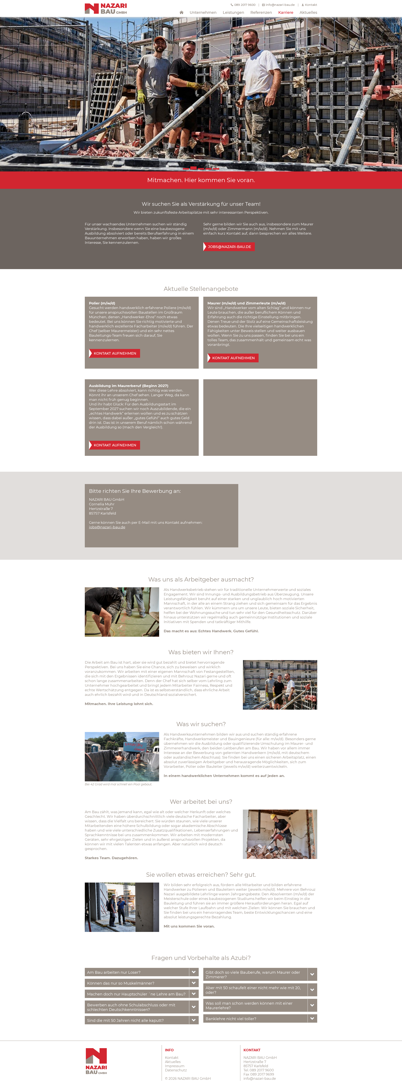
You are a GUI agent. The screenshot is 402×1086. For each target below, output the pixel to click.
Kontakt (311, 5)
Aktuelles (308, 12)
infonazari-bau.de (280, 5)
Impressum (174, 1066)
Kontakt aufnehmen (115, 353)
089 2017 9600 (244, 5)
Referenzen (261, 12)
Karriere (285, 12)
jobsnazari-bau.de (229, 247)
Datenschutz (176, 1070)
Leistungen (233, 12)
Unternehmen (203, 12)
